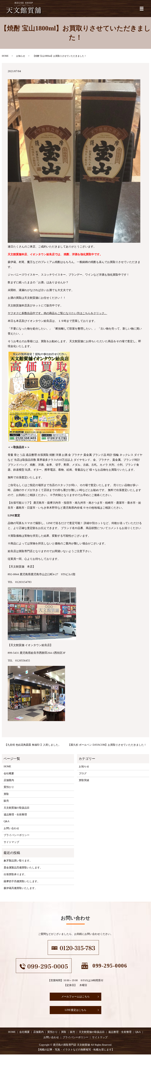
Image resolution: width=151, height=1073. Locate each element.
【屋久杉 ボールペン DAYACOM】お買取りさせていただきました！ (107, 744)
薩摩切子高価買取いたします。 (22, 881)
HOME (5, 56)
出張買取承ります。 (15, 874)
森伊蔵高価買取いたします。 (20, 888)
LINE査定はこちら (75, 1010)
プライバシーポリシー (16, 835)
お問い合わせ (11, 828)
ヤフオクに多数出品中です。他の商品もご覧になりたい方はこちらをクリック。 (57, 313)
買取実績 (84, 780)
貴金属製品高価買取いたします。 (23, 867)
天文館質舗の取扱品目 (16, 807)
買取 (6, 794)
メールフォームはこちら (75, 996)
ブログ (83, 773)
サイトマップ (11, 842)
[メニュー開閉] (141, 8)
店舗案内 (9, 780)
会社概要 (9, 773)
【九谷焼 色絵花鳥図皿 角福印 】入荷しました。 (33, 744)
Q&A (6, 821)
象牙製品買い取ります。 (18, 860)
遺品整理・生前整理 (15, 814)
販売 (6, 800)
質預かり (9, 787)
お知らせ (20, 56)
